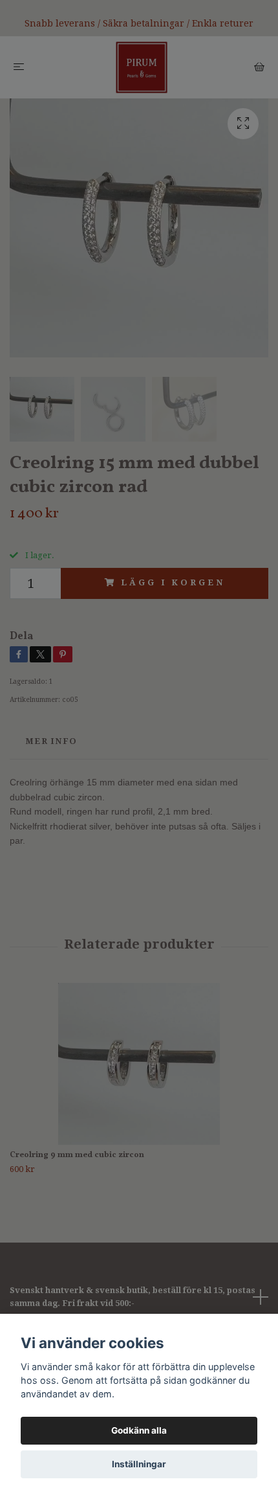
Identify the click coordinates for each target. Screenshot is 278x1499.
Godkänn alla (139, 1430)
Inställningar (139, 1464)
